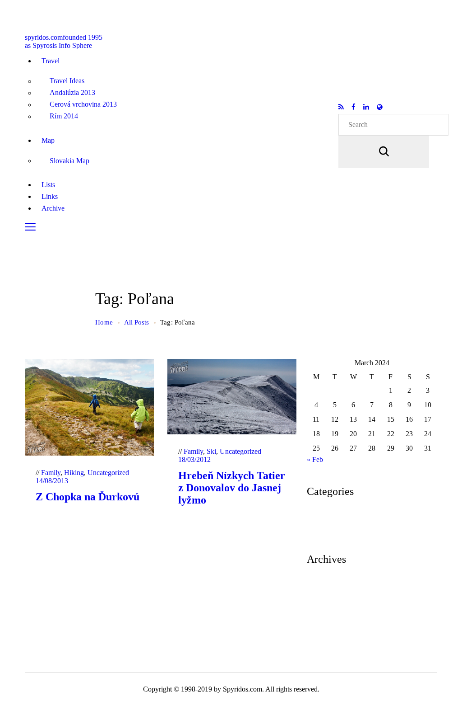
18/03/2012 (194, 459)
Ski (211, 451)
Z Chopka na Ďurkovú (87, 497)
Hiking (74, 472)
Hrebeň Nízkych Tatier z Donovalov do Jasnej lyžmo (231, 488)
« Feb (315, 459)
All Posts (136, 322)
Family (50, 472)
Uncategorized (108, 472)
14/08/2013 (52, 481)
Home (104, 322)
